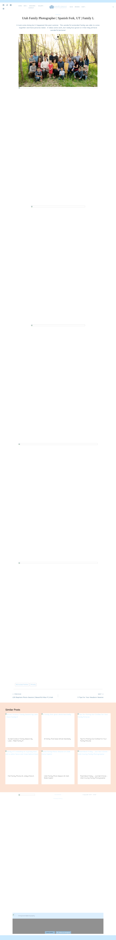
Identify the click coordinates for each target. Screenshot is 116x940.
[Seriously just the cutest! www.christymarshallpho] (76, 925)
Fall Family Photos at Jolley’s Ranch (21, 776)
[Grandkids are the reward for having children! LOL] (22, 925)
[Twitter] (7, 5)
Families (58, 14)
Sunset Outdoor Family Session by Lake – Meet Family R (20, 740)
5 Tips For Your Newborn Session (90, 695)
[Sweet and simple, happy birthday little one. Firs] (94, 925)
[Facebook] (3, 5)
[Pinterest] (3, 8)
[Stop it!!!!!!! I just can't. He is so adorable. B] (58, 925)
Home (20, 5)
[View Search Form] (113, 7)
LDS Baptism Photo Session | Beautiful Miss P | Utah (33, 695)
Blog (71, 6)
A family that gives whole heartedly (57, 739)
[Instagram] (10, 5)
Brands (77, 6)
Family (33, 684)
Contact (31, 7)
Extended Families (22, 684)
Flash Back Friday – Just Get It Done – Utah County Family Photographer (93, 777)
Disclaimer (58, 794)
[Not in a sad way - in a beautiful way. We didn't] (40, 925)
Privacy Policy (58, 798)
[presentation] (21, 724)
